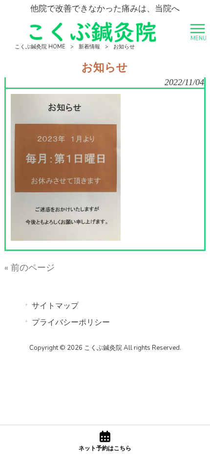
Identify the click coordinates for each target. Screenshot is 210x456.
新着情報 (89, 46)
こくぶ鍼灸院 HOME (40, 46)
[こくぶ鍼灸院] (93, 31)
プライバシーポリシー (71, 322)
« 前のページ (29, 268)
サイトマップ (55, 305)
